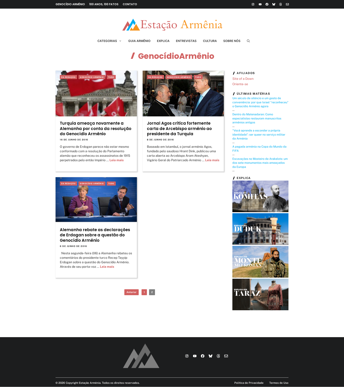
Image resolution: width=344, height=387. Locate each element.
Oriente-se (240, 84)
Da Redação (68, 77)
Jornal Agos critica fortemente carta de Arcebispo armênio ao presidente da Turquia (179, 129)
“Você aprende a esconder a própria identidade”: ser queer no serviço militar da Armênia (258, 134)
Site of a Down (243, 79)
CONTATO (130, 4)
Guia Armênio (139, 41)
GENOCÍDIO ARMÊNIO (70, 4)
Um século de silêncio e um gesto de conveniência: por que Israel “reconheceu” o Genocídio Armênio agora (260, 102)
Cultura (210, 41)
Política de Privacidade (249, 382)
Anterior (131, 292)
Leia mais (116, 160)
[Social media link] (253, 4)
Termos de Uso (278, 382)
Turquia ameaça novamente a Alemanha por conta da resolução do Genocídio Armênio (95, 129)
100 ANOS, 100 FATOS (103, 4)
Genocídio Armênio (92, 77)
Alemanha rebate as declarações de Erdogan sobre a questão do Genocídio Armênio (95, 235)
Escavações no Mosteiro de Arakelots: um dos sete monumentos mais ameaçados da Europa (260, 163)
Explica (163, 41)
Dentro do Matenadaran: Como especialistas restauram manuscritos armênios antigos (256, 118)
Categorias (107, 41)
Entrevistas (186, 41)
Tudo (111, 77)
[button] (247, 41)
